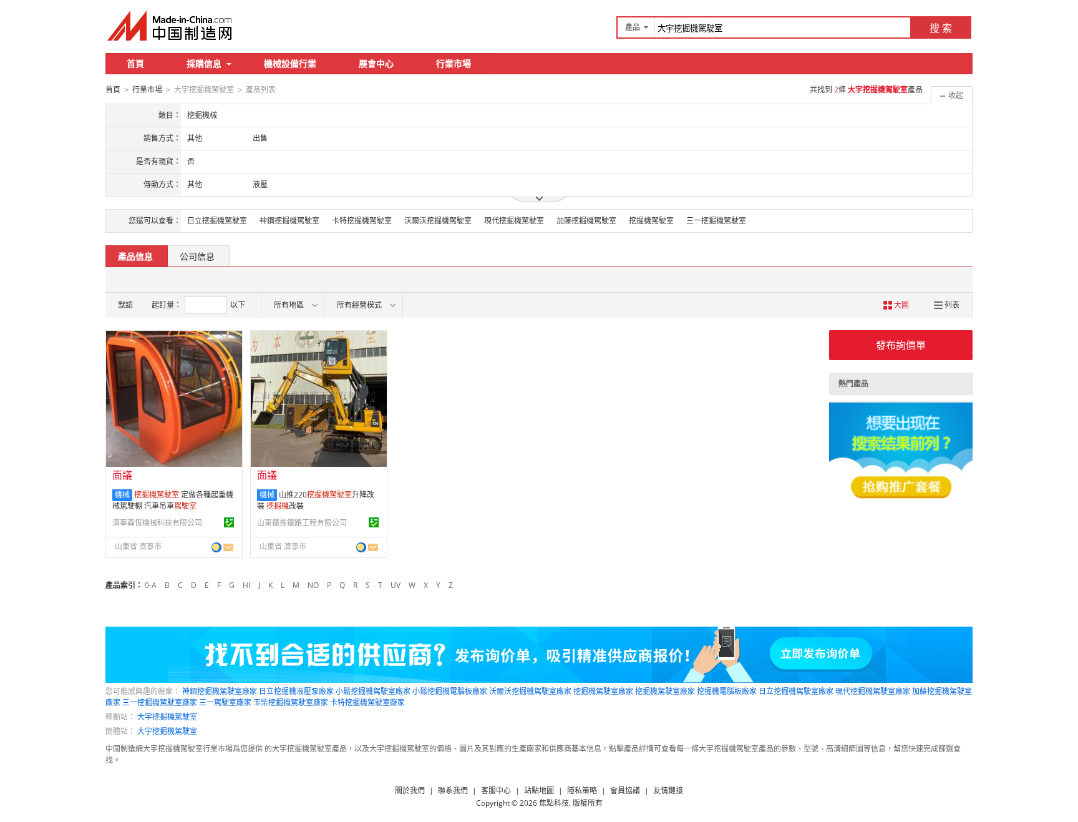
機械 (122, 494)
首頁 (135, 63)
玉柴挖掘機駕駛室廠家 (290, 702)
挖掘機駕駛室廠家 (603, 691)
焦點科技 (554, 803)
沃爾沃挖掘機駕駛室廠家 (530, 691)
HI (246, 585)
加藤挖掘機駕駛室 (586, 220)
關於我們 (410, 790)
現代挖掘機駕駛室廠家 (872, 691)
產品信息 (135, 256)
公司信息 (197, 256)
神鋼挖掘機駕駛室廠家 (219, 691)
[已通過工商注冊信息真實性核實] (229, 522)
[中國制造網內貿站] (170, 25)
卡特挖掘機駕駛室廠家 (367, 702)
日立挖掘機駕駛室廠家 (796, 691)
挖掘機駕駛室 (651, 220)
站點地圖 (539, 790)
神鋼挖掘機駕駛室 (289, 220)
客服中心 (496, 790)
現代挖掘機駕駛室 (514, 220)
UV (396, 585)
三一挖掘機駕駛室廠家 (159, 702)
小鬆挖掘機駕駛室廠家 (373, 691)
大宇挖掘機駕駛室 (167, 717)
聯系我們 (453, 790)
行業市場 (453, 63)
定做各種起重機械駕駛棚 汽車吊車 (172, 500)
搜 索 (941, 28)
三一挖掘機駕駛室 (716, 220)
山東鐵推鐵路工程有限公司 (302, 522)
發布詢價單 (901, 345)
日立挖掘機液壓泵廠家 (296, 691)
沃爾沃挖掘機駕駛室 (438, 220)
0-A (151, 585)
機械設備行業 (290, 63)
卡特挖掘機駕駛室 (362, 220)
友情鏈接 (668, 790)
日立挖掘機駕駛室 (217, 220)
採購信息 (204, 63)
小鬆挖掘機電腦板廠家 (449, 691)
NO (313, 585)
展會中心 (376, 63)
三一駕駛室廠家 (225, 702)
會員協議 (625, 790)
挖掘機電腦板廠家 (727, 691)
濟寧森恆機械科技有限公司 (157, 522)
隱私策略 (582, 790)
